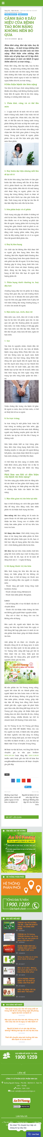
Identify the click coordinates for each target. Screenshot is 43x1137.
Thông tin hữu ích (10, 14)
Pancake (25, 1135)
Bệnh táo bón (23, 14)
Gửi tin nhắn (23, 1131)
